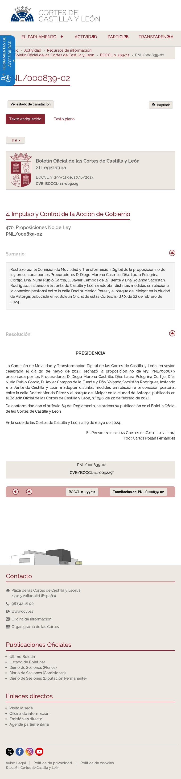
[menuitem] (37, 38)
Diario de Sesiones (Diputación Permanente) (47, 678)
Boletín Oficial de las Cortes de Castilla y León (54, 55)
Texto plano (64, 119)
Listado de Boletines (27, 662)
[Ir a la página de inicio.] (90, 15)
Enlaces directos (29, 696)
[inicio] (172, 253)
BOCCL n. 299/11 (114, 55)
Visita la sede (21, 708)
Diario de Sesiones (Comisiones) (37, 673)
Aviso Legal (16, 763)
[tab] (25, 119)
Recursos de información (69, 50)
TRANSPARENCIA (156, 36)
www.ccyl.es (22, 611)
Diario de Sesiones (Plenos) (33, 667)
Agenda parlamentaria (29, 724)
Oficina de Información (31, 619)
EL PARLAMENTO (39, 36)
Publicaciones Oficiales (38, 645)
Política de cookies (97, 763)
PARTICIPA (118, 36)
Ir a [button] (15, 140)
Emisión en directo (25, 719)
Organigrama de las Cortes (35, 626)
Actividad (32, 50)
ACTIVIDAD (86, 36)
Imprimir (162, 105)
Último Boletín (22, 656)
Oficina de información (29, 713)
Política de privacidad (52, 763)
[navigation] (90, 604)
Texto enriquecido (25, 119)
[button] (15, 492)
